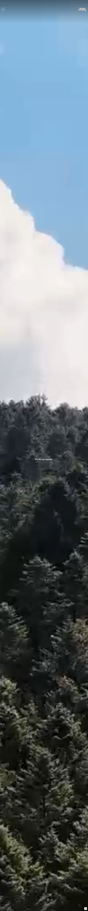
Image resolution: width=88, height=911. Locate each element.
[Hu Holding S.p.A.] (82, 9)
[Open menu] (3, 9)
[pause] (79, 905)
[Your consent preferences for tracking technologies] (85, 908)
